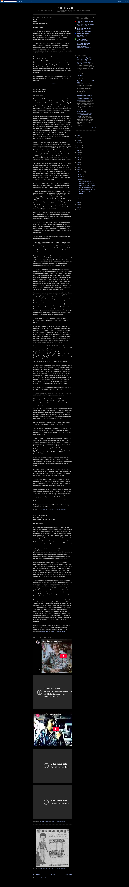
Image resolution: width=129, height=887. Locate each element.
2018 (78, 155)
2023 (78, 142)
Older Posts (69, 874)
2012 (78, 169)
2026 (78, 135)
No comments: (61, 83)
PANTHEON (64, 7)
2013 (78, 167)
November (81, 172)
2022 (78, 145)
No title (80, 196)
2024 (78, 140)
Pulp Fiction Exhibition (82, 40)
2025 (78, 138)
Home (53, 874)
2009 (78, 207)
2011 (78, 202)
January (80, 179)
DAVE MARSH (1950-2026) (84, 31)
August (80, 174)
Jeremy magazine (82, 39)
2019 (78, 152)
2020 (78, 150)
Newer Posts (36, 874)
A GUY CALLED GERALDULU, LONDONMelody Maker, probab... (86, 191)
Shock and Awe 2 (82, 111)
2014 (78, 165)
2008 (78, 209)
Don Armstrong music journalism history (83, 43)
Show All (94, 50)
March (80, 176)
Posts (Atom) (44, 878)
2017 (78, 157)
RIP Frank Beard (81, 84)
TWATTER (80, 75)
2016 (78, 160)
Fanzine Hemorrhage (83, 33)
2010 (78, 204)
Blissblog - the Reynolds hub (85, 58)
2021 (78, 147)
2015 (78, 162)
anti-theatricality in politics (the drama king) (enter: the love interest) (84, 114)
